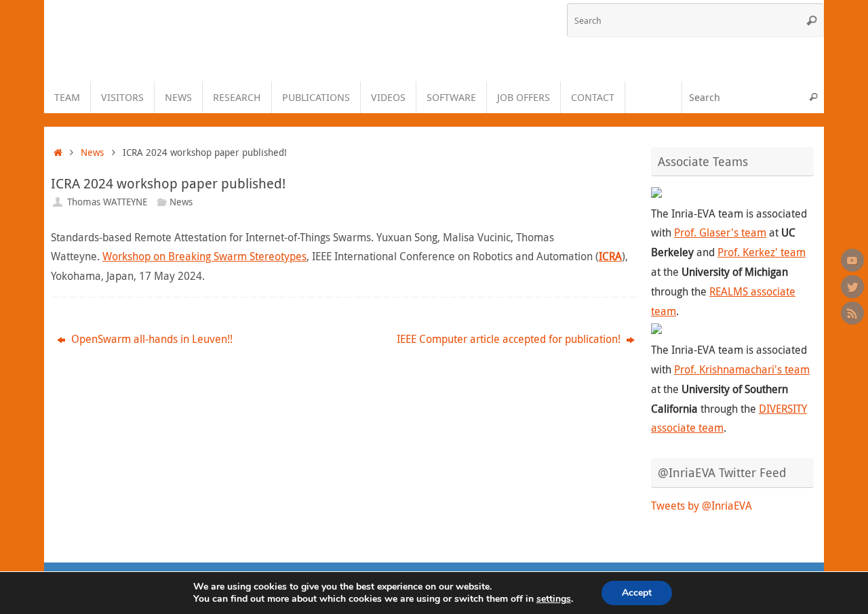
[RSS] (852, 313)
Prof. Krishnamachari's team (742, 369)
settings (553, 599)
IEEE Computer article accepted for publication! (510, 338)
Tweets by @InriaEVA (701, 505)
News (92, 152)
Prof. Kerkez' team (761, 252)
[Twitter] (852, 286)
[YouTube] (852, 260)
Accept (637, 592)
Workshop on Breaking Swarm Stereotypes (204, 256)
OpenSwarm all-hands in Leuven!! (150, 338)
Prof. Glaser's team (720, 232)
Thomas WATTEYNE (107, 201)
